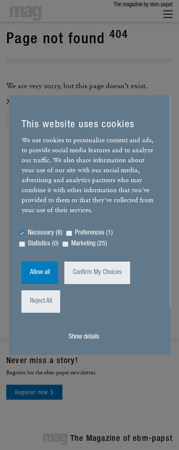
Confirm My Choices (97, 273)
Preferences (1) (94, 233)
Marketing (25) (89, 244)
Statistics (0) (43, 244)
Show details (84, 337)
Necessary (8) (45, 233)
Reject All (41, 301)
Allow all (40, 273)
